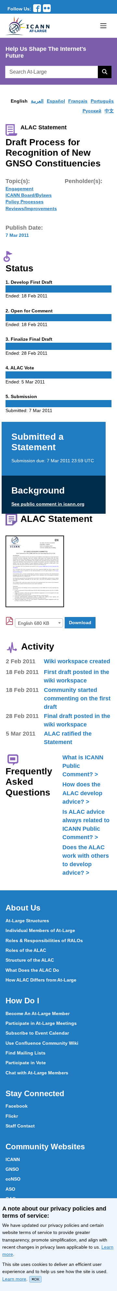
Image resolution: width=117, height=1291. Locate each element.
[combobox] (39, 622)
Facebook (17, 1106)
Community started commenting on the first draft (77, 698)
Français (77, 101)
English (19, 101)
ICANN (13, 1159)
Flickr (12, 1116)
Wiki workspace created (77, 661)
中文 (109, 110)
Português (102, 101)
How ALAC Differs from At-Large (41, 980)
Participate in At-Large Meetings (41, 1023)
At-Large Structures (27, 920)
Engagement (19, 188)
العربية (37, 101)
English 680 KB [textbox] (33, 623)
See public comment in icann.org (47, 504)
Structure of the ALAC (30, 960)
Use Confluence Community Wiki (42, 1043)
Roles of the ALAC (26, 950)
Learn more (14, 1279)
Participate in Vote (26, 1062)
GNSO (12, 1169)
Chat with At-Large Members (37, 1072)
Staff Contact (20, 1125)
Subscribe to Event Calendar (37, 1033)
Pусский (92, 110)
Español (56, 101)
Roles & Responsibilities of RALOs (44, 940)
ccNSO (13, 1179)
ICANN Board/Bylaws (29, 195)
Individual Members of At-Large (40, 930)
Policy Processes (25, 201)
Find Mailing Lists (26, 1052)
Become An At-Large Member (38, 1013)
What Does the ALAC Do (32, 970)
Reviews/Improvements (31, 208)
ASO (10, 1189)
